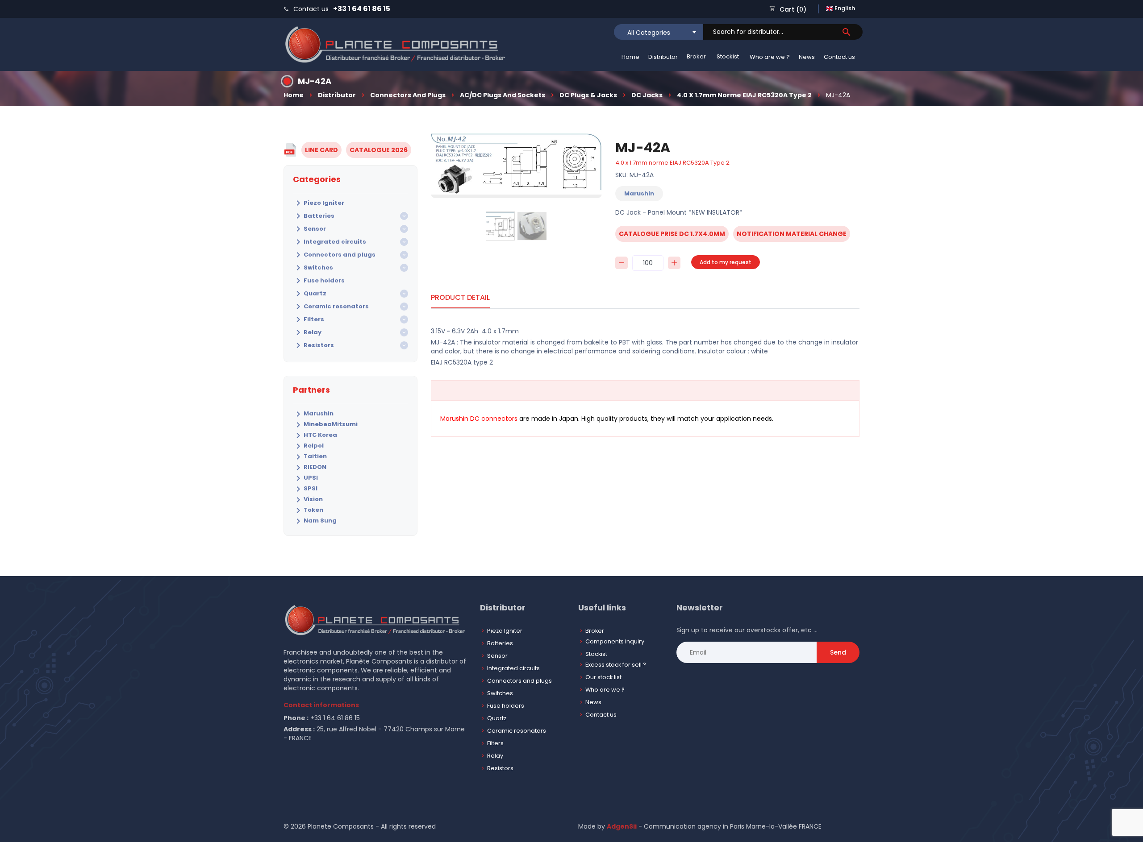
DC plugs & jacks (588, 95)
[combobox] (658, 32)
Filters (308, 319)
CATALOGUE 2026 (379, 149)
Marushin (313, 414)
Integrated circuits (329, 241)
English (844, 8)
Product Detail (460, 297)
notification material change (792, 233)
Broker (696, 56)
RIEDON (309, 467)
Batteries (313, 216)
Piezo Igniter (318, 203)
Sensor (309, 229)
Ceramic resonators (331, 306)
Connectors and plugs (408, 95)
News (807, 57)
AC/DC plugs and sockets (502, 95)
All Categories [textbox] (648, 32)
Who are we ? (770, 57)
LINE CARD (321, 149)
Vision (308, 499)
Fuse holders (319, 280)
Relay (307, 332)
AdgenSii (622, 826)
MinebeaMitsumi (325, 424)
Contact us (839, 57)
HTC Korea (315, 435)
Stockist (728, 56)
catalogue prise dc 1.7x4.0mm (672, 233)
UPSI (305, 478)
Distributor (663, 57)
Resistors (313, 345)
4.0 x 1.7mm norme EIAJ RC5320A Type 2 (744, 95)
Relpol (308, 446)
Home (630, 57)
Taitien (310, 457)
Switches (313, 267)
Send (838, 652)
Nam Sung (315, 521)
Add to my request (725, 262)
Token (308, 510)
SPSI (305, 489)
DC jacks (647, 95)
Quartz (309, 293)
